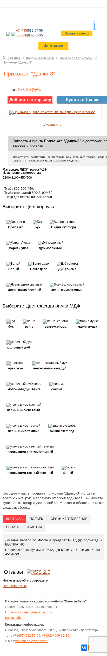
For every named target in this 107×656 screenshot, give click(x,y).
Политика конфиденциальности (28, 612)
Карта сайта (14, 618)
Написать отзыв (14, 586)
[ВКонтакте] (84, 648)
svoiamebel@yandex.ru (71, 21)
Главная (14, 58)
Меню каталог (53, 46)
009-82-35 (55, 635)
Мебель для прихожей (75, 58)
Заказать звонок (77, 33)
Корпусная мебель (40, 58)
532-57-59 (26, 635)
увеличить (53, 124)
